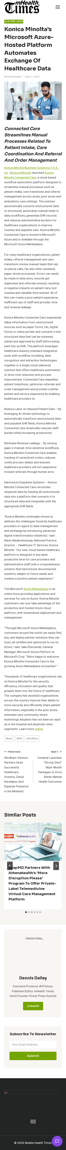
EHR (19, 738)
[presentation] (33, 842)
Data (9, 738)
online (39, 729)
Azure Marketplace (36, 589)
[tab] (26, 912)
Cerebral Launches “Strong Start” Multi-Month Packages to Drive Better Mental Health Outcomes (49, 767)
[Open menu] (58, 7)
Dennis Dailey (14, 76)
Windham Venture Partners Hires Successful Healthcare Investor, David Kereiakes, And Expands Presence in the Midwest (16, 772)
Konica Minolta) (21, 173)
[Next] (56, 866)
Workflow (32, 738)
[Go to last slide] (10, 866)
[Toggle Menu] (33, 1121)
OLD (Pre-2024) (14, 21)
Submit (33, 1056)
